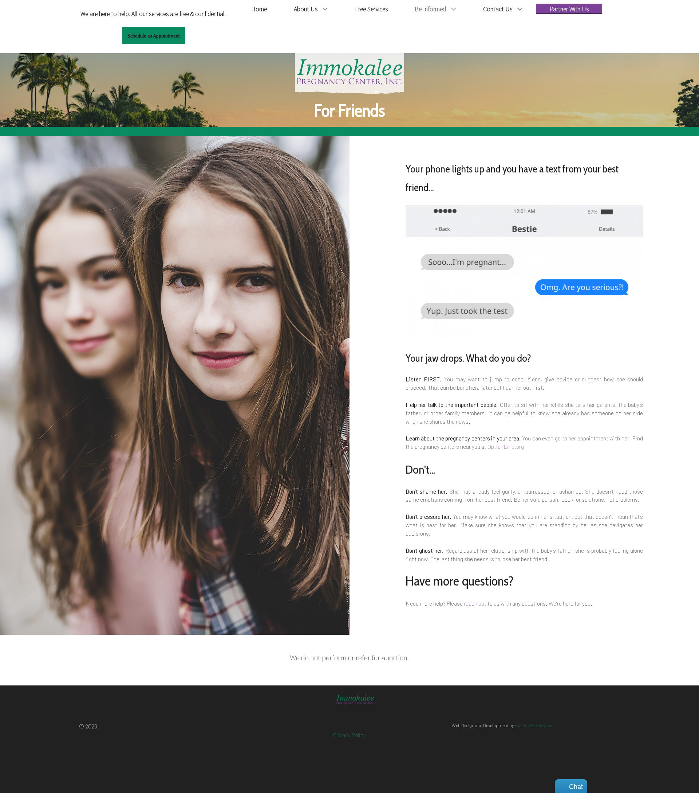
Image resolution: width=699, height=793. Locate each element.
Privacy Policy (349, 734)
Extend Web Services (533, 725)
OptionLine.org (505, 446)
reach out (475, 603)
